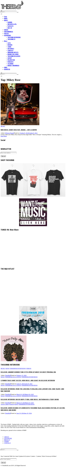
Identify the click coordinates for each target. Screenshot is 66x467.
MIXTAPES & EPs (12, 24)
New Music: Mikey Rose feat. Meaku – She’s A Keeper (19, 130)
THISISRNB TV (11, 39)
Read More (4, 136)
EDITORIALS (11, 49)
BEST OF (10, 28)
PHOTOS (6, 33)
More (5, 41)
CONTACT (7, 443)
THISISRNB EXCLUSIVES (14, 56)
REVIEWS (10, 45)
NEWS (5, 18)
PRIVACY (7, 440)
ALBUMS (10, 22)
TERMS (6, 441)
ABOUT (6, 437)
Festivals (11, 404)
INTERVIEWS (7, 35)
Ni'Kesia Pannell (9, 133)
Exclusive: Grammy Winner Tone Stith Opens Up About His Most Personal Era (28, 372)
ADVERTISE (7, 69)
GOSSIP (10, 58)
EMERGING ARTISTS (13, 52)
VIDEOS (6, 30)
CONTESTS (10, 50)
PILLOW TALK (11, 60)
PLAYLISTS (10, 26)
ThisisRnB (8, 375)
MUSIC (6, 20)
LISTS (9, 43)
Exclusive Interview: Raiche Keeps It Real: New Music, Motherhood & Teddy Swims (30, 399)
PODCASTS (10, 62)
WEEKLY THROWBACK (13, 65)
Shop (5, 17)
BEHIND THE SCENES (13, 54)
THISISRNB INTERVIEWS (14, 37)
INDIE (5, 67)
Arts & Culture (5, 404)
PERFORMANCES (8, 32)
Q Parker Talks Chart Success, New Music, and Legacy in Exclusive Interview (28, 380)
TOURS (9, 47)
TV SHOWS (10, 64)
